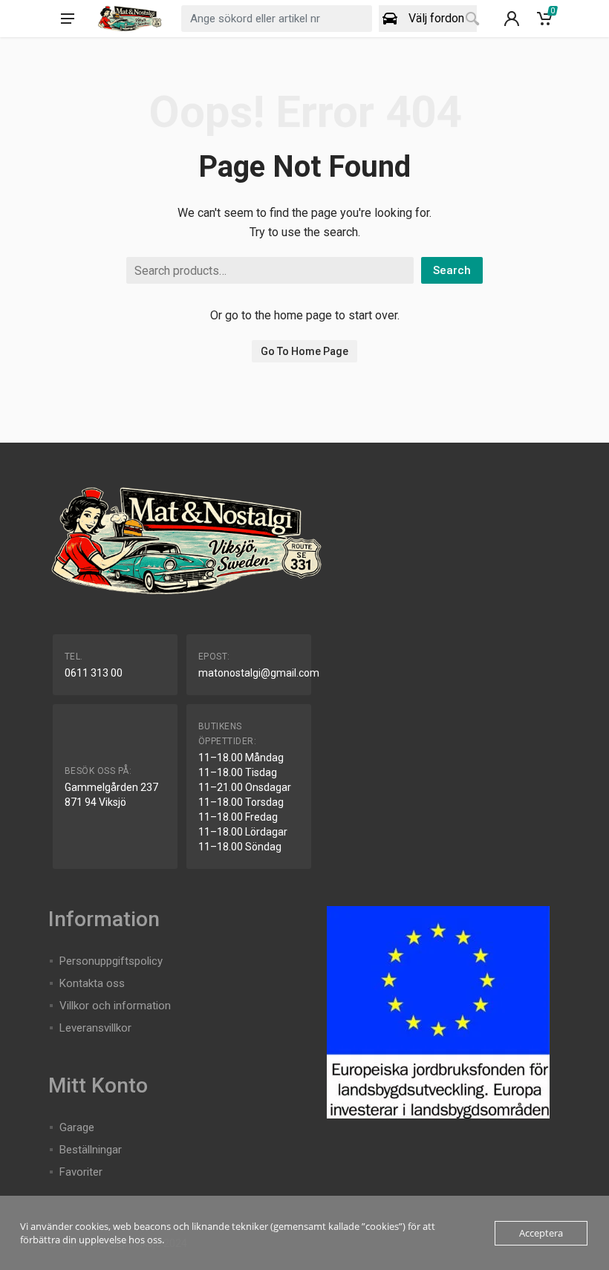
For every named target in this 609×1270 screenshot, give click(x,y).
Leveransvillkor (95, 1028)
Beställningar (90, 1149)
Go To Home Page (304, 351)
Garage (76, 1127)
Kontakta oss (92, 983)
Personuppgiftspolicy (111, 961)
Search (452, 270)
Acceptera (541, 1233)
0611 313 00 (94, 673)
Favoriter (80, 1172)
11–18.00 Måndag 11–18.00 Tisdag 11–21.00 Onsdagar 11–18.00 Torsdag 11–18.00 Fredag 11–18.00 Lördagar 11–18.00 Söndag (244, 802)
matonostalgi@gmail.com (258, 673)
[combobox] (276, 18)
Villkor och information (115, 1005)
